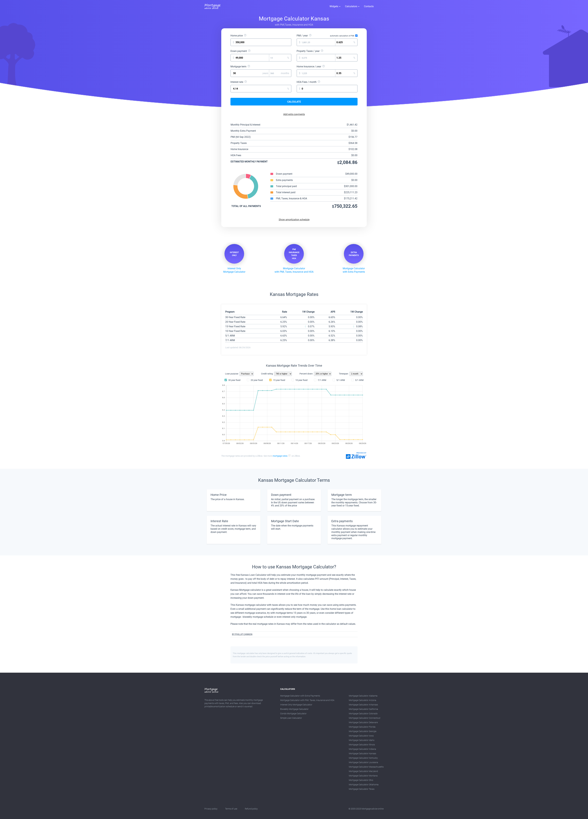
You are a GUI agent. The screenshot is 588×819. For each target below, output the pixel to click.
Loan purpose (231, 373)
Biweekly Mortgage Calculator (294, 709)
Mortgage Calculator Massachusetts (366, 767)
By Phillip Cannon (242, 634)
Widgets (334, 6)
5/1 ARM (340, 380)
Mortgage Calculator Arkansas (363, 705)
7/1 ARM (322, 380)
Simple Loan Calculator (291, 718)
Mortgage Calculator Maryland (363, 771)
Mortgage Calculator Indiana (362, 749)
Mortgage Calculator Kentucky (363, 758)
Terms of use (231, 809)
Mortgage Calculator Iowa (361, 736)
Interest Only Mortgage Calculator (296, 705)
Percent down (306, 373)
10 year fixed (301, 380)
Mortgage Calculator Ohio (361, 780)
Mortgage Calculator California (363, 709)
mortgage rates (280, 456)
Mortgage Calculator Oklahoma (364, 784)
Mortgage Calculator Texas (361, 789)
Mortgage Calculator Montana (363, 776)
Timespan (343, 373)
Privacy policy (210, 809)
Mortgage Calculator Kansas (362, 753)
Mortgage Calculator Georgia (362, 731)
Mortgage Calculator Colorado (363, 713)
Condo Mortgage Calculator (293, 713)
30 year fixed (234, 380)
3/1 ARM (359, 380)
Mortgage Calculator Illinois (362, 745)
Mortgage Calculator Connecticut (364, 718)
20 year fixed (257, 380)
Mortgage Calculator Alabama (363, 696)
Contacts (369, 6)
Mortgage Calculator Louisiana (363, 762)
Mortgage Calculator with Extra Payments (300, 696)
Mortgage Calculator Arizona (362, 700)
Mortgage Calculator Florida (362, 727)
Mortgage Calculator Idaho (361, 740)
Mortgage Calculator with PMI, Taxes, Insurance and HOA (307, 700)
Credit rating (267, 373)
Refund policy (251, 809)
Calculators (351, 6)
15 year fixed (279, 380)
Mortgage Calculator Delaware (363, 722)
